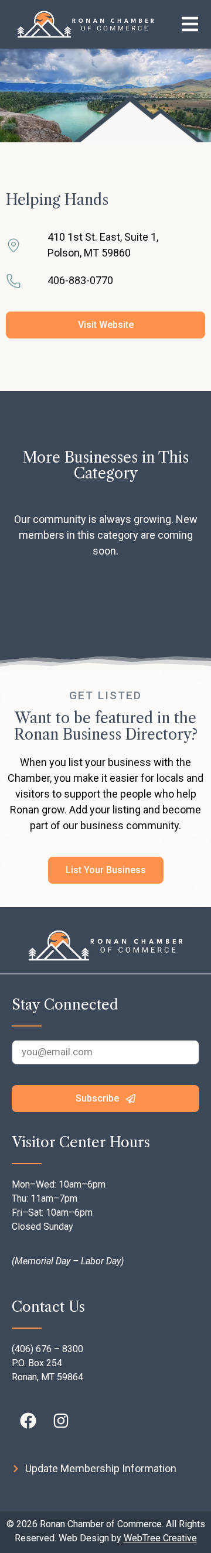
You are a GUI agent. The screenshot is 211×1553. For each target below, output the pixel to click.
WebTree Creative (160, 1538)
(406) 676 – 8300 (47, 1348)
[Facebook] (28, 1420)
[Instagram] (61, 1420)
